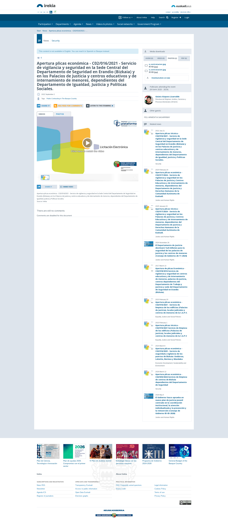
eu (44, 12)
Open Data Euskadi (82, 492)
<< (38, 12)
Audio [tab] (149, 58)
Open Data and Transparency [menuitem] (87, 482)
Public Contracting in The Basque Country (62, 99)
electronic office (185, 12)
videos (42, 114)
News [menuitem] (89, 24)
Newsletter (41, 489)
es (41, 12)
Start (39, 31)
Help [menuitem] (153, 17)
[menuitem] (163, 17)
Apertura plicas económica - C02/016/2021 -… (68, 31)
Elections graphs (81, 496)
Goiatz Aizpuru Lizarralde (167, 96)
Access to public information (86, 489)
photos (60, 114)
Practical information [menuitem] (125, 482)
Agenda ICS (41, 492)
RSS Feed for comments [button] (70, 105)
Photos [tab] (172, 58)
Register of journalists (45, 496)
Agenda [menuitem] (78, 24)
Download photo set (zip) (161, 78)
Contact (168, 12)
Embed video (68, 187)
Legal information (161, 485)
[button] (44, 105)
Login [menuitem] (186, 17)
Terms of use (160, 492)
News (44, 31)
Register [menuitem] (174, 17)
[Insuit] (51, 12)
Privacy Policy (160, 496)
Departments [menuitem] (62, 24)
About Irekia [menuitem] (142, 17)
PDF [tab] (184, 58)
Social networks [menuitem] (125, 24)
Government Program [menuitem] (148, 24)
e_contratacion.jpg (157, 64)
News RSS (41, 485)
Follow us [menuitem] (126, 17)
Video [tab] (161, 58)
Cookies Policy (160, 489)
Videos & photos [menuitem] (104, 24)
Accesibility (175, 12)
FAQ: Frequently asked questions (129, 485)
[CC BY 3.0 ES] (185, 502)
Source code (121, 489)
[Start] (46, 5)
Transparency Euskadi (83, 485)
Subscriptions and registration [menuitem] (50, 482)
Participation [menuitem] (44, 24)
